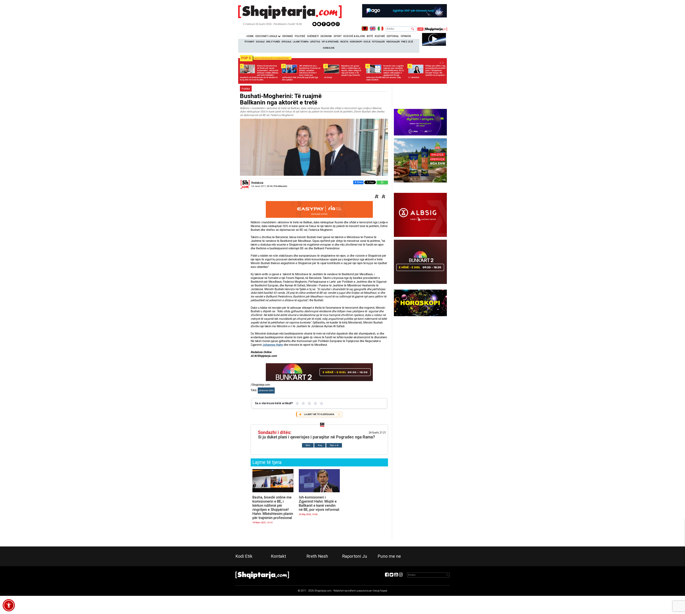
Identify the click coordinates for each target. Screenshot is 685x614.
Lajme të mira (301, 41)
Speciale (286, 41)
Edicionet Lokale (266, 36)
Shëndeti (313, 36)
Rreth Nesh (317, 556)
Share (360, 182)
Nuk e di (334, 445)
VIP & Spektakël (330, 41)
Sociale (260, 41)
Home (250, 36)
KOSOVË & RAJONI (354, 36)
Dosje (367, 41)
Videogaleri (393, 41)
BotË (370, 36)
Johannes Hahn (272, 344)
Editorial (393, 36)
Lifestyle (315, 41)
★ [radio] (297, 403)
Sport (338, 36)
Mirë (308, 445)
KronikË (287, 36)
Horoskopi (356, 41)
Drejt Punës (273, 41)
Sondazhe (328, 48)
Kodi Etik (243, 556)
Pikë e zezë (407, 41)
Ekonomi (326, 36)
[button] (9, 605)
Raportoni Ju (354, 556)
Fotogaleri (378, 41)
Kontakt (278, 556)
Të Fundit (249, 41)
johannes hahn (266, 390)
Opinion (406, 36)
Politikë (300, 36)
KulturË (380, 36)
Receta (344, 41)
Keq (320, 445)
